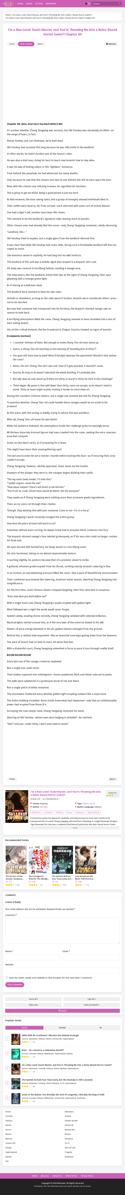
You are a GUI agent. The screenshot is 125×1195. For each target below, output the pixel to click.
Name (9, 951)
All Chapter (27, 44)
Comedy (48, 812)
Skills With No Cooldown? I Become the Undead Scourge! (50, 1035)
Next (40, 44)
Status (33, 1005)
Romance (69, 1139)
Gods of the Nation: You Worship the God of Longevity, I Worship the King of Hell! (63, 1094)
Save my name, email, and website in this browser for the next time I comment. (50, 977)
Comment (11, 915)
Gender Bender (71, 1121)
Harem (49, 1039)
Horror (69, 812)
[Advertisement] (62, 82)
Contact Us (57, 1176)
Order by (91, 1005)
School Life (57, 1039)
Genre (32, 999)
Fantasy (59, 812)
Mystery (80, 812)
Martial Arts (49, 1053)
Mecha (67, 1134)
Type (91, 999)
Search (63, 1011)
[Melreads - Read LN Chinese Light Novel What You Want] (8, 3)
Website (9, 964)
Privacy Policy (87, 1176)
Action (8, 1112)
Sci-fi (62, 1083)
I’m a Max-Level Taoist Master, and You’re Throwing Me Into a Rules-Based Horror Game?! (67, 1065)
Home (34, 1176)
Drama (68, 1116)
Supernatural (93, 812)
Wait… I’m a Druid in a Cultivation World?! (43, 1050)
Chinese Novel (89, 803)
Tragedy (68, 1152)
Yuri (7, 1161)
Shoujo (8, 1148)
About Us (45, 1176)
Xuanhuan (81, 1098)
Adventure (36, 812)
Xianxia (69, 1053)
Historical (69, 1125)
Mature (8, 1134)
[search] (120, 4)
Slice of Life (70, 1148)
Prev (12, 44)
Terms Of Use (71, 1176)
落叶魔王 (44, 807)
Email (66, 951)
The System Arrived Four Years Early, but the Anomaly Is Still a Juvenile (57, 1080)
